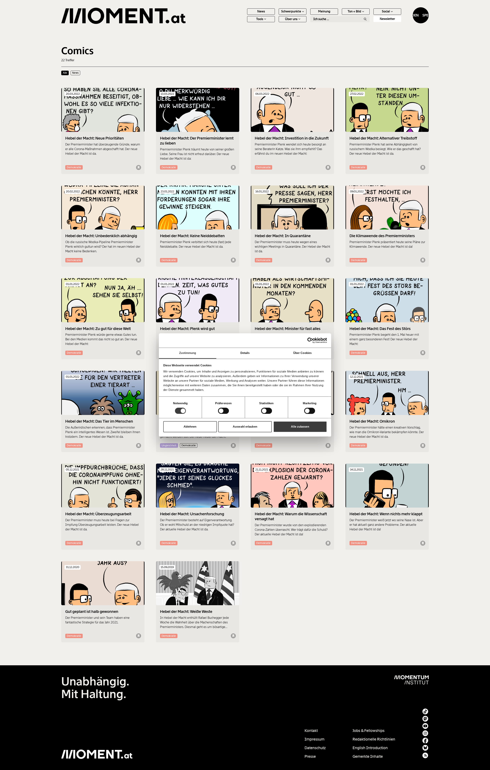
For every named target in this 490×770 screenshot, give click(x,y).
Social (386, 11)
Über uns (291, 19)
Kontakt (311, 730)
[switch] (223, 411)
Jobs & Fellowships (369, 730)
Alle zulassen (300, 426)
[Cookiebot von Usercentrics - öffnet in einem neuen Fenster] (310, 340)
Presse (310, 756)
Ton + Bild (354, 11)
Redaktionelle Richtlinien (374, 739)
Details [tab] (245, 352)
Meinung (324, 11)
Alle (65, 72)
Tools (259, 19)
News (261, 11)
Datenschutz (315, 747)
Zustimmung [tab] (187, 352)
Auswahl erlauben (245, 426)
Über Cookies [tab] (302, 352)
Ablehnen (190, 426)
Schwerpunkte (291, 11)
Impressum (314, 739)
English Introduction (370, 747)
